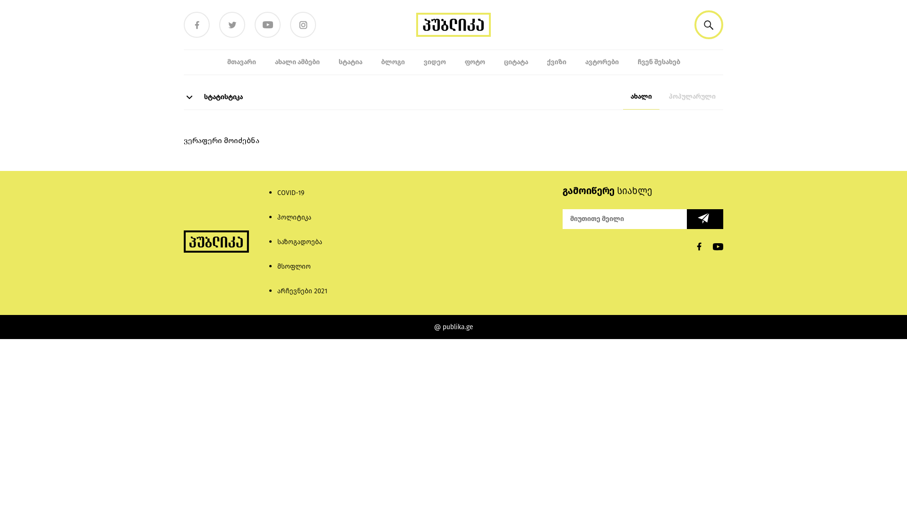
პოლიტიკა (294, 217)
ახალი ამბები (297, 62)
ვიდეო (435, 62)
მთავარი (241, 62)
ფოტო (475, 62)
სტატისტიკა (223, 97)
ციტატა (516, 62)
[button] (708, 24)
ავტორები (602, 62)
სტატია (350, 62)
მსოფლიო (294, 267)
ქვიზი (556, 62)
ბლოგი (393, 62)
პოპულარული (692, 97)
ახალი (641, 97)
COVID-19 (290, 193)
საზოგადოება (299, 242)
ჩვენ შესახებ (659, 62)
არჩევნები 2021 (302, 291)
